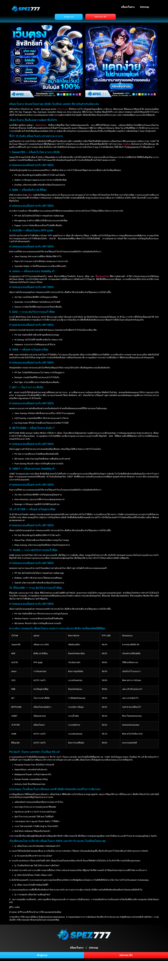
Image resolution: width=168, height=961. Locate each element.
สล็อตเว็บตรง (128, 7)
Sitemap (144, 7)
